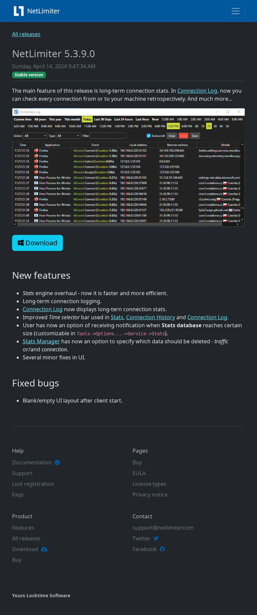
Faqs (18, 494)
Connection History (150, 317)
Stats (117, 317)
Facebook (145, 549)
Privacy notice (150, 494)
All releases (26, 34)
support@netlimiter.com (163, 527)
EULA (139, 473)
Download (40, 242)
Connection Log (197, 90)
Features (23, 527)
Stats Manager (41, 341)
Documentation (32, 462)
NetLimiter (44, 10)
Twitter (142, 538)
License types (149, 484)
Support (22, 473)
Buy (137, 462)
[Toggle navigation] (235, 11)
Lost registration (33, 484)
